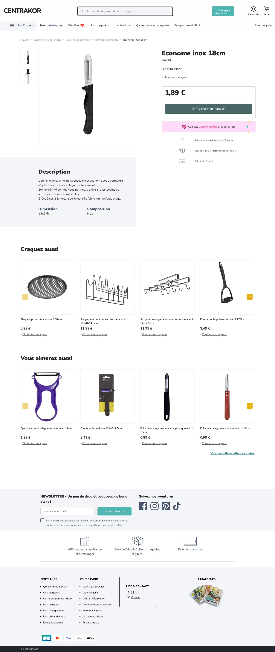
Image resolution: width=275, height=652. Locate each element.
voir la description (172, 69)
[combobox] (125, 11)
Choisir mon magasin (176, 77)
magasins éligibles (227, 150)
